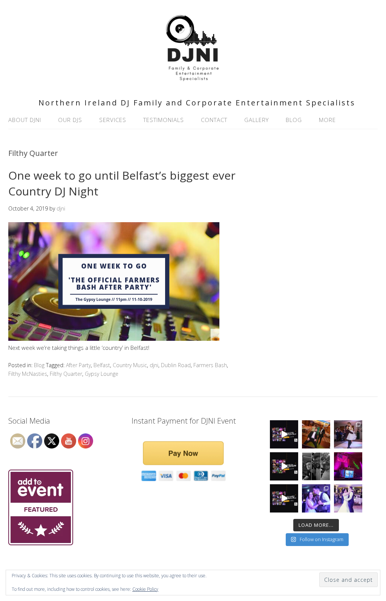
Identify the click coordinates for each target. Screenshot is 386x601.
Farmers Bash (210, 365)
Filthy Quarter (66, 373)
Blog (294, 120)
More (327, 120)
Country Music (130, 365)
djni (154, 365)
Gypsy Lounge (101, 373)
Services (112, 120)
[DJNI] (193, 82)
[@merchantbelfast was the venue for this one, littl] (316, 434)
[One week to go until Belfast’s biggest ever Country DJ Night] (113, 338)
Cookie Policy (145, 589)
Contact (214, 120)
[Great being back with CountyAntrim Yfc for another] (284, 466)
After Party (78, 365)
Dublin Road (176, 365)
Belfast (101, 365)
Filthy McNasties (27, 373)
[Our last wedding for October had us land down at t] (284, 434)
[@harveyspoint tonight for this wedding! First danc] (348, 498)
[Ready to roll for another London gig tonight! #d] (348, 466)
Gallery (256, 120)
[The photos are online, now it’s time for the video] (284, 498)
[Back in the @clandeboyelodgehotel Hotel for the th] (348, 434)
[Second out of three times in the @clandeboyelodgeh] (316, 498)
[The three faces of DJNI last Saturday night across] (316, 466)
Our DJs (70, 120)
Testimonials (163, 120)
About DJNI (24, 120)
